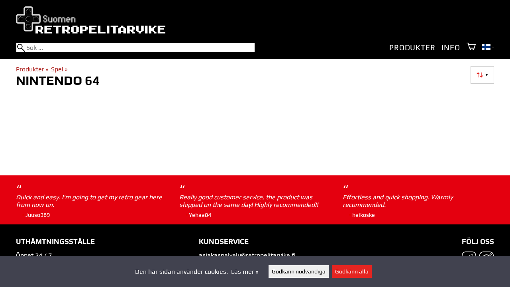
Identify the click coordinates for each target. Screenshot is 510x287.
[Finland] (488, 48)
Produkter (412, 47)
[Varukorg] (471, 47)
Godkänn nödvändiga (299, 271)
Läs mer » (245, 271)
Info (450, 47)
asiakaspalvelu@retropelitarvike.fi (247, 255)
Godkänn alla (352, 271)
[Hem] (90, 31)
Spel (59, 69)
